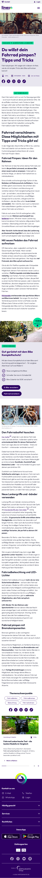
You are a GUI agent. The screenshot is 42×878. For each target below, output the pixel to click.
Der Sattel (5, 437)
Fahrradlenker (12, 698)
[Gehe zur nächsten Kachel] (38, 766)
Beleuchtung (12, 703)
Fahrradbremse (29, 698)
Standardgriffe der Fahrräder (15, 510)
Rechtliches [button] (7, 821)
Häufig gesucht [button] (8, 805)
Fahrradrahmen (28, 703)
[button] (6, 2)
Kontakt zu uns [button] (8, 788)
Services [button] (6, 813)
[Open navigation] (38, 8)
